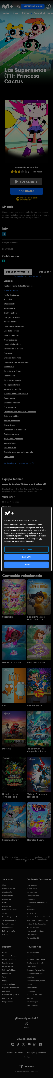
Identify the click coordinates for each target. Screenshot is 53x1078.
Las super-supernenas (14, 326)
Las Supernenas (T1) (18, 271)
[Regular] (19, 171)
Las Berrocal (31, 913)
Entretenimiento (8, 931)
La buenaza (9, 456)
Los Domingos (32, 892)
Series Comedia (8, 924)
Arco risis (8, 299)
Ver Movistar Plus (33, 952)
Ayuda (26, 1027)
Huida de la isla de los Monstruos (18, 286)
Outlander (30, 910)
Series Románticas (9, 920)
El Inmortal (31, 899)
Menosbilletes (10, 443)
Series (5, 13)
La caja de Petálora (12, 344)
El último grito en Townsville (16, 394)
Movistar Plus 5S (33, 938)
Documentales (7, 927)
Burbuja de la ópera (12, 371)
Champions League (9, 956)
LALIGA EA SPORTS (9, 959)
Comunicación (32, 1005)
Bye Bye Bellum (10, 313)
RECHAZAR (26, 557)
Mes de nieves (10, 448)
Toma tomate (9, 398)
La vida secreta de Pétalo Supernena (20, 412)
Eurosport (6, 991)
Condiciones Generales (35, 963)
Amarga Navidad (33, 896)
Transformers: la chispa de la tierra (36, 750)
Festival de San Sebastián (36, 924)
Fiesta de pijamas (11, 295)
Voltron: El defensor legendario (37, 795)
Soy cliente (28, 181)
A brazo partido (11, 322)
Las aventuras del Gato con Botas (36, 618)
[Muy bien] (25, 171)
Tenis (4, 977)
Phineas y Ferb (34, 705)
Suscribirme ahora (33, 6)
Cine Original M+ (8, 889)
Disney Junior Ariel (11, 662)
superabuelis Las (11, 335)
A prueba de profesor (13, 439)
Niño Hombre (9, 308)
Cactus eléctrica (11, 434)
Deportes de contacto (10, 988)
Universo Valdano (9, 970)
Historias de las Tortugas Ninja (10, 795)
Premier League (8, 963)
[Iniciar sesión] (48, 6)
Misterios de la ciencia (13, 349)
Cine (15, 13)
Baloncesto (6, 974)
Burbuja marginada (12, 380)
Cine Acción (6, 899)
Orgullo (5, 935)
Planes (29, 984)
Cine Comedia (7, 896)
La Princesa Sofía (36, 662)
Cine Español (7, 892)
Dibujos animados (33, 927)
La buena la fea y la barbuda (16, 362)
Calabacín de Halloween (15, 430)
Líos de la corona (11, 331)
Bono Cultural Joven (34, 995)
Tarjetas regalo (32, 1002)
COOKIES (26, 1057)
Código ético (31, 966)
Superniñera (9, 376)
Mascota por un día (12, 389)
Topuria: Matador (8, 984)
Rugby (4, 981)
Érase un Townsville (12, 358)
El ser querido (32, 885)
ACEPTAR (26, 565)
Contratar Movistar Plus (36, 970)
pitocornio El (9, 304)
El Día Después (8, 966)
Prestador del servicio (15, 1053)
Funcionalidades (33, 956)
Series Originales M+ (10, 917)
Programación (7, 1002)
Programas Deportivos (35, 931)
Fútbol (26, 13)
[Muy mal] (12, 171)
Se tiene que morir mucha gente (36, 904)
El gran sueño (10, 407)
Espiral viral (9, 367)
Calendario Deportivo (10, 995)
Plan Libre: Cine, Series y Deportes (36, 975)
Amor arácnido (10, 340)
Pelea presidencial (12, 385)
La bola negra (32, 889)
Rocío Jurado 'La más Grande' (38, 917)
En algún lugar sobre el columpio (18, 452)
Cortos (4, 903)
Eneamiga (8, 353)
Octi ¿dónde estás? (12, 317)
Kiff (4, 705)
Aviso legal (31, 1053)
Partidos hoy (7, 998)
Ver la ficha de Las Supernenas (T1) (19, 463)
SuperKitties (8, 617)
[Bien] (22, 171)
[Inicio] (7, 6)
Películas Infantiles (9, 910)
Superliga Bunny (10, 840)
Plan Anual (31, 991)
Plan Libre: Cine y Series (36, 981)
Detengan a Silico (11, 416)
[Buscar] (18, 6)
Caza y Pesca (31, 935)
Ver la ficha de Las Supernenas (27, 276)
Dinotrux (6, 749)
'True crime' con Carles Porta (38, 920)
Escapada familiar (12, 403)
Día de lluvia (9, 425)
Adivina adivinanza (12, 421)
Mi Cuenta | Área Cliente (36, 959)
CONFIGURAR (26, 549)
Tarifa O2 (30, 998)
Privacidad (42, 1053)
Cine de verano (8, 906)
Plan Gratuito (32, 988)
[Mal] (15, 171)
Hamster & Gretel (36, 840)
